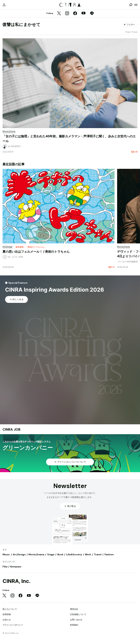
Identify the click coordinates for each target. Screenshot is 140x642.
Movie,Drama (36, 554)
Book (60, 554)
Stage (50, 554)
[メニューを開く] (135, 4)
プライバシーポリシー (13, 625)
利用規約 (74, 625)
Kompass (15, 566)
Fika (5, 566)
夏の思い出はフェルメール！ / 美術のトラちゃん (36, 251)
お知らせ (7, 619)
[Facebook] (75, 13)
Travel (97, 554)
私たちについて (10, 609)
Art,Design (19, 554)
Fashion (109, 554)
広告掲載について (78, 614)
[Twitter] (59, 13)
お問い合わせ (76, 619)
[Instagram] (67, 13)
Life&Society (74, 554)
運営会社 (74, 609)
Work (88, 554)
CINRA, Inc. (17, 581)
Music (6, 554)
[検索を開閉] (130, 4)
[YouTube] (83, 13)
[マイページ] (4, 4)
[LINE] (92, 13)
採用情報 (7, 614)
